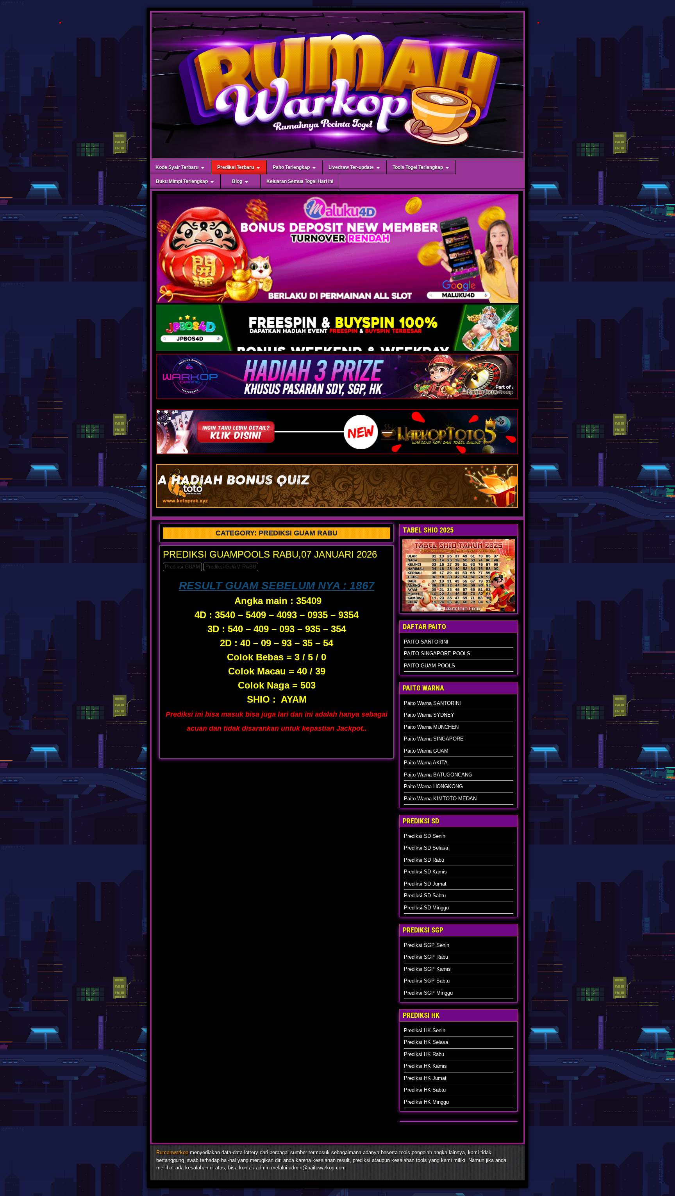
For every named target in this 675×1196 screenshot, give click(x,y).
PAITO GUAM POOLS (429, 666)
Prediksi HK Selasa (426, 1042)
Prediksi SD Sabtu (425, 895)
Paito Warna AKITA (426, 763)
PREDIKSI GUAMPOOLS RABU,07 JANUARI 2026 (270, 554)
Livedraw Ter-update (351, 167)
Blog (237, 181)
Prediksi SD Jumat (425, 884)
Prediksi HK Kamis (425, 1066)
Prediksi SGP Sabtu (427, 981)
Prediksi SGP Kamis (427, 969)
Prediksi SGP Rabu (426, 957)
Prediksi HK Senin (424, 1030)
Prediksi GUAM (182, 567)
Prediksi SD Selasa (426, 848)
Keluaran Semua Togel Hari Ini (299, 181)
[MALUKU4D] (60, 23)
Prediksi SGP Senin (426, 945)
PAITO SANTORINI (426, 642)
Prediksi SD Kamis (425, 872)
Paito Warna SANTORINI (432, 703)
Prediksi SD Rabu (424, 860)
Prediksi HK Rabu (424, 1054)
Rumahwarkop (172, 1152)
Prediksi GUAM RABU (230, 567)
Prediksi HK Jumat (425, 1078)
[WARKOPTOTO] (337, 454)
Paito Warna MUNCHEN (431, 727)
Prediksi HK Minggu (426, 1102)
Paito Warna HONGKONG (433, 786)
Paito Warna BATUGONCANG (438, 775)
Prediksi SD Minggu (426, 908)
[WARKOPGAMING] (337, 399)
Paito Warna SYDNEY (429, 715)
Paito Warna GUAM (426, 751)
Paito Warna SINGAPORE (434, 739)
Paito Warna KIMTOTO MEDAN (440, 799)
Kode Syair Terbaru (176, 167)
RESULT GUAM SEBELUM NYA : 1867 (277, 585)
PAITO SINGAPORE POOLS (437, 653)
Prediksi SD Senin (424, 836)
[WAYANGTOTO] (337, 508)
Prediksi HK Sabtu (425, 1090)
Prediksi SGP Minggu (428, 993)
